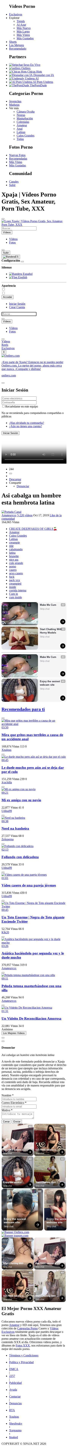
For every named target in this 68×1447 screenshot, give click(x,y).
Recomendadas (18, 158)
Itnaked (13, 1437)
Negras (21, 115)
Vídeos (13, 239)
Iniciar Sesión (17, 303)
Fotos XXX (23, 1345)
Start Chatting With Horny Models (51, 631)
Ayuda (13, 1389)
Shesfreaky (15, 1423)
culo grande (16, 563)
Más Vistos (23, 35)
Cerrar (6, 1121)
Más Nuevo (24, 28)
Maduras (14, 104)
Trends (21, 21)
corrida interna (17, 590)
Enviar (16, 1121)
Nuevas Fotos (17, 155)
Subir (12, 185)
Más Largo (23, 31)
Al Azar (21, 24)
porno (12, 566)
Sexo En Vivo (31, 64)
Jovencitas (15, 101)
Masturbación (25, 118)
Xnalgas (6, 749)
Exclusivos (15, 14)
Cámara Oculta (26, 111)
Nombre (8, 1095)
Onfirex (26, 68)
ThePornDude (38, 85)
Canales (14, 181)
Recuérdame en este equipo (21, 406)
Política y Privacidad (21, 1362)
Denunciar (23, 486)
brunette (14, 556)
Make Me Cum (48, 604)
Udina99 (7, 811)
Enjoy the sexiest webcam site (50, 683)
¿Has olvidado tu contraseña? (26, 422)
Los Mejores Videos (14, 1033)
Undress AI (31, 78)
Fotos (12, 242)
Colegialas (23, 121)
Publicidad (15, 1382)
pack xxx (14, 580)
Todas (20, 139)
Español (27, 273)
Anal (19, 128)
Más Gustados (25, 38)
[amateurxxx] (11, 511)
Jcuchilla (7, 782)
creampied (15, 583)
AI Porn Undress (42, 82)
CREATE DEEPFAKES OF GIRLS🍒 (33, 528)
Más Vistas (15, 162)
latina (12, 552)
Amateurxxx (9, 515)
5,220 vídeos (24, 515)
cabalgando (16, 549)
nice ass (13, 559)
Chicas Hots (34, 71)
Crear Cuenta (17, 307)
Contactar (15, 1396)
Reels (5, 344)
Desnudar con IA (43, 75)
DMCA (13, 1369)
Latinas (21, 132)
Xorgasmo (15, 1430)
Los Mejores (16, 45)
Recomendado (17, 48)
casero (13, 569)
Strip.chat (44, 609)
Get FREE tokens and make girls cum (15, 1150)
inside (12, 587)
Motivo (7, 1110)
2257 (12, 1376)
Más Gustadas (17, 165)
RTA (12, 1410)
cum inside (15, 597)
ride (11, 546)
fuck (11, 576)
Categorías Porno (27, 1328)
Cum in (13, 593)
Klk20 (5, 932)
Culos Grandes (25, 135)
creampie (14, 542)
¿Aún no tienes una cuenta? (25, 426)
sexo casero (16, 573)
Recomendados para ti (23, 709)
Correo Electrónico (14, 1102)
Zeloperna (8, 839)
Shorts (13, 41)
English (22, 277)
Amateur (22, 125)
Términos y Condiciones (23, 1355)
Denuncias (15, 1403)
